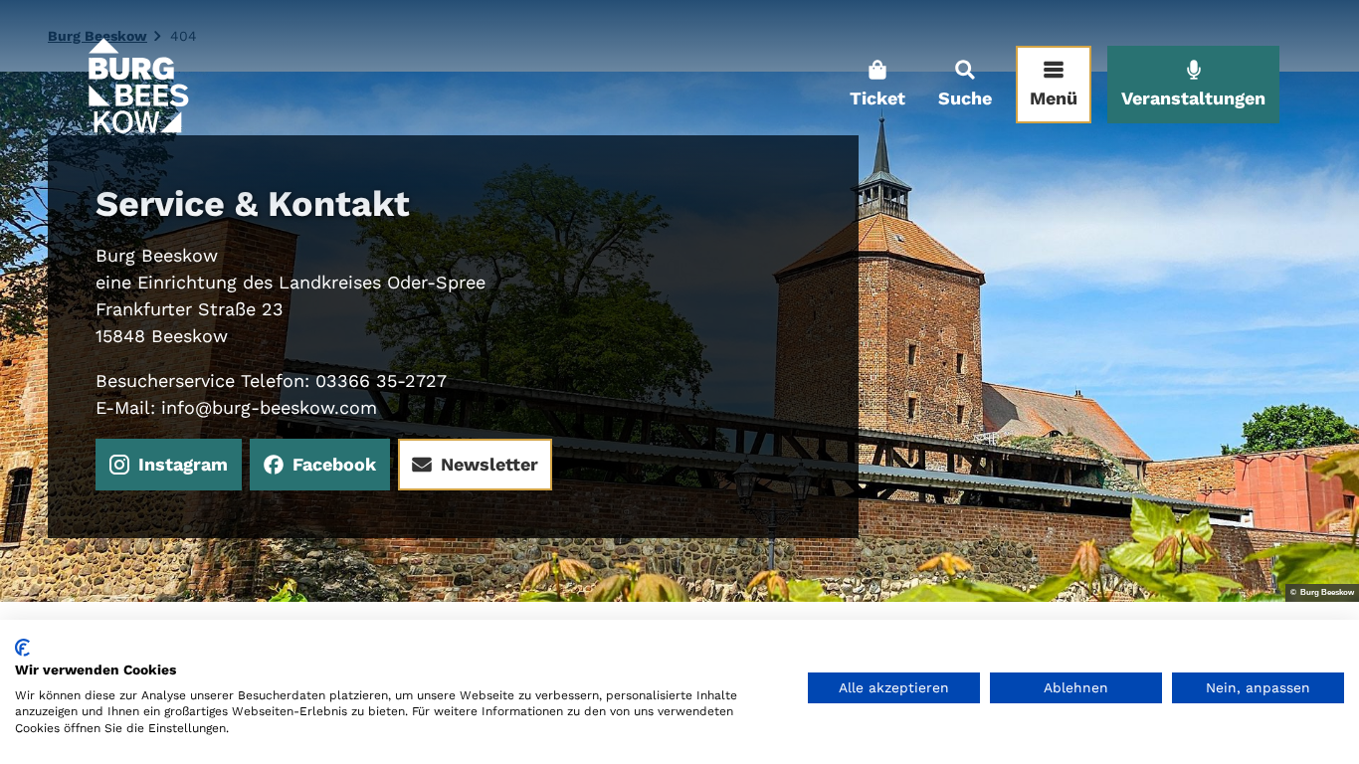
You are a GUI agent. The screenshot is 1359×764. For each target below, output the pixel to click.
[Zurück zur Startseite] (137, 84)
